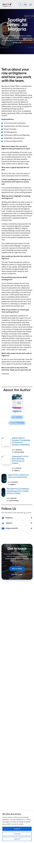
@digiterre (9, 518)
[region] (17, 827)
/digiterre (8, 523)
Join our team (17, 574)
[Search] (27, 11)
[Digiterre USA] (9, 4)
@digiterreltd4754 (11, 528)
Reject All (17, 839)
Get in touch (17, 569)
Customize (17, 834)
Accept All (17, 829)
